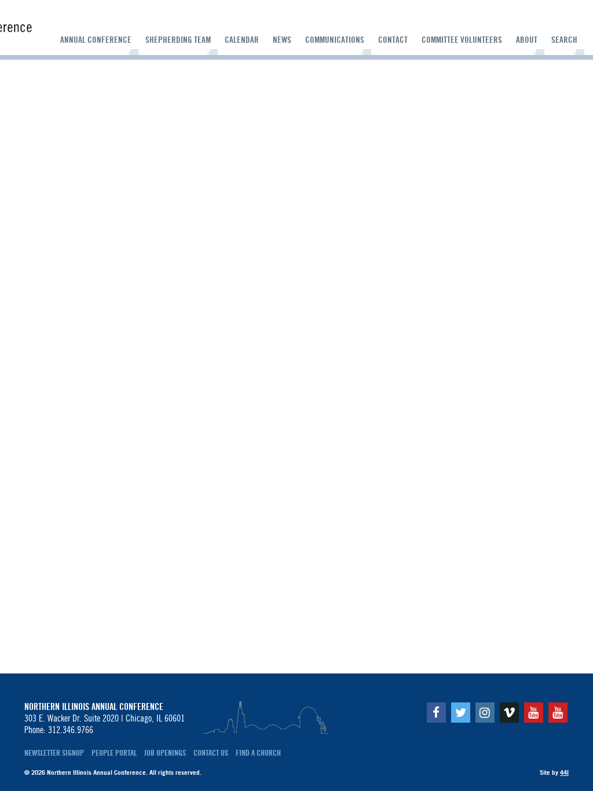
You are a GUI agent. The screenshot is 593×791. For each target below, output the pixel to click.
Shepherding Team (178, 40)
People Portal (114, 753)
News (282, 40)
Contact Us (210, 753)
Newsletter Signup (54, 753)
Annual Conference (95, 40)
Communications (334, 40)
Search (564, 40)
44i (564, 772)
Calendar (242, 40)
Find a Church (258, 753)
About (526, 40)
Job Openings (165, 753)
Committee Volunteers (462, 40)
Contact (393, 40)
